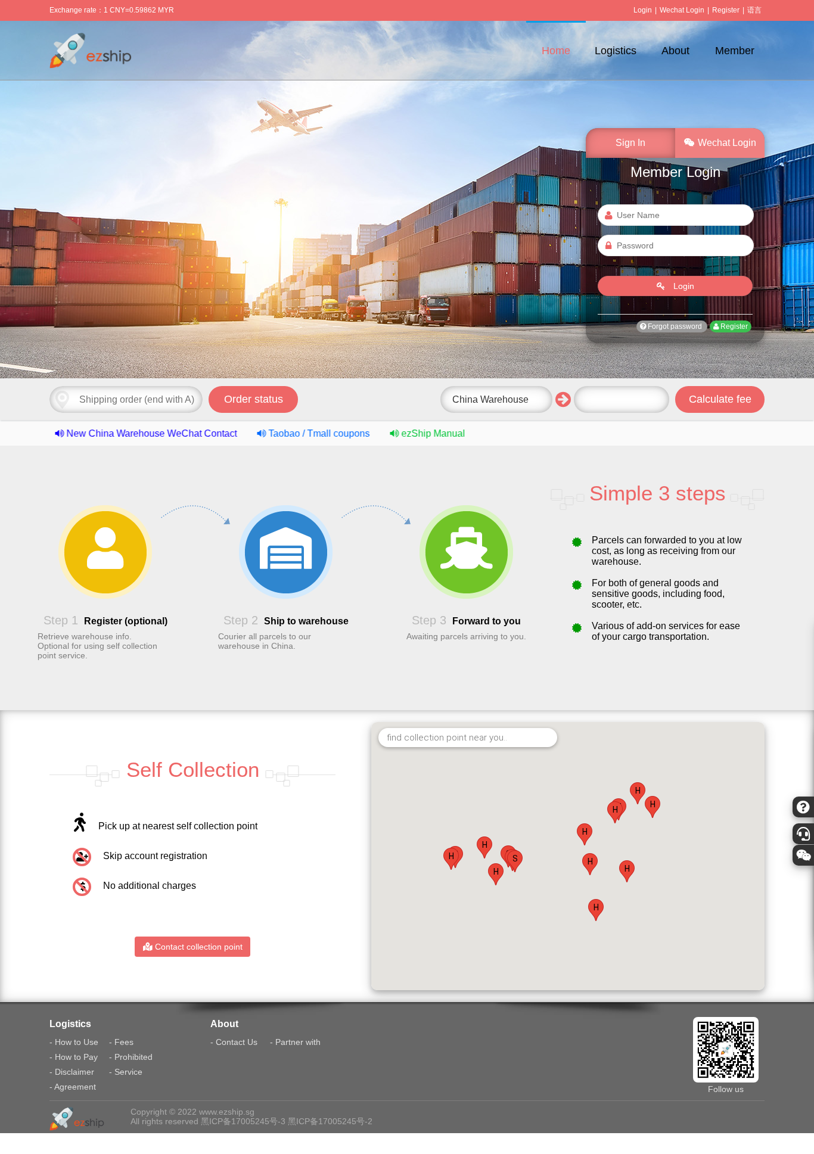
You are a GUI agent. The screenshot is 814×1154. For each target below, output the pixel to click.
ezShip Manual (388, 433)
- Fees (121, 1042)
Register (726, 10)
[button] (515, 861)
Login (642, 10)
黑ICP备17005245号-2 (330, 1121)
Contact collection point (198, 946)
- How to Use (73, 1042)
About (675, 51)
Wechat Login (682, 10)
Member (734, 51)
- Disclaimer (71, 1072)
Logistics (615, 51)
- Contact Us (233, 1042)
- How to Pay (73, 1057)
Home (556, 51)
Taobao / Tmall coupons (275, 433)
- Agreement (72, 1086)
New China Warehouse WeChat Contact (107, 433)
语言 (754, 10)
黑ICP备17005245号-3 (243, 1121)
